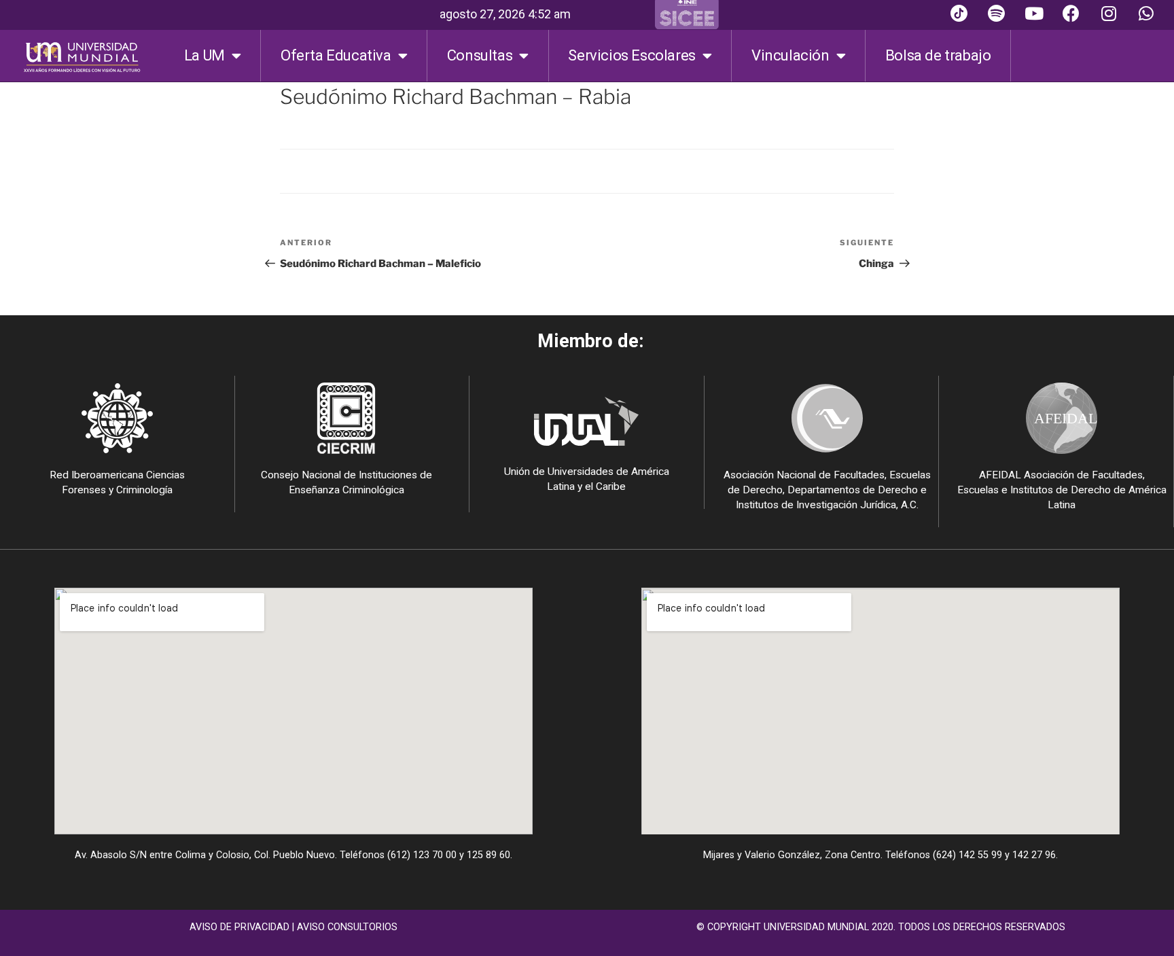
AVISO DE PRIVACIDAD (239, 927)
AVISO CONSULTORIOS (347, 927)
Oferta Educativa (336, 55)
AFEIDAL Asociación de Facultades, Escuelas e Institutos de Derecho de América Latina (1062, 490)
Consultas (479, 55)
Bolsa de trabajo (938, 55)
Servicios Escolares (631, 55)
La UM (204, 55)
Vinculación (790, 55)
